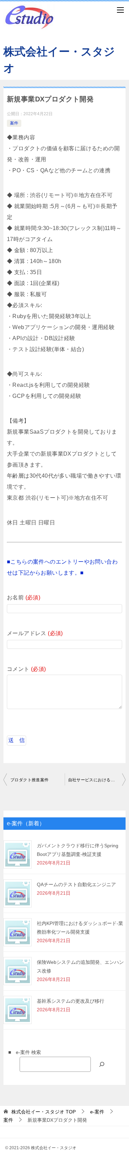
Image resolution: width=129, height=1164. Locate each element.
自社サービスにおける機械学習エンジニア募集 (97, 779)
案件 (14, 123)
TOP (43, 1111)
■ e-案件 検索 (22, 1052)
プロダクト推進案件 (29, 779)
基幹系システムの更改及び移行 (70, 1001)
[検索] (101, 1064)
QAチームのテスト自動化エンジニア (76, 884)
